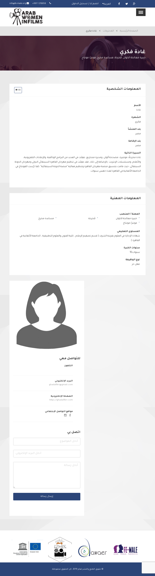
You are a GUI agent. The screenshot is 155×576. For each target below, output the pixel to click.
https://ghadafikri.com (61, 400)
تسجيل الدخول (80, 4)
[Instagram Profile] (65, 415)
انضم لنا (94, 4)
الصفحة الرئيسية (129, 31)
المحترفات (108, 31)
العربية (107, 4)
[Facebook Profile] (70, 415)
